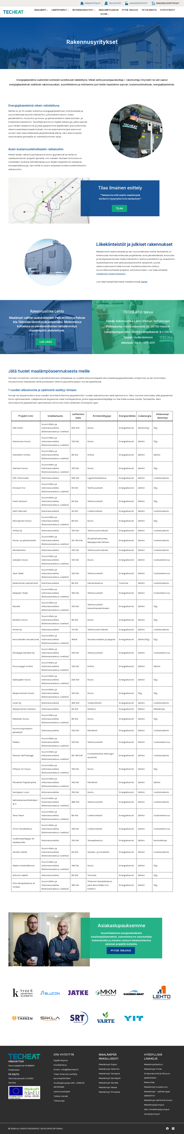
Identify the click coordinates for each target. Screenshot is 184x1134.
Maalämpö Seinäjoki (110, 1078)
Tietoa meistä (148, 10)
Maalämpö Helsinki (109, 1069)
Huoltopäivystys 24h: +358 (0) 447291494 (69, 1084)
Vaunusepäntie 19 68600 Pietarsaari (21, 1065)
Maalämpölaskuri (109, 10)
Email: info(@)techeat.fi (66, 1069)
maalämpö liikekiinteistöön (111, 273)
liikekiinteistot (138, 3)
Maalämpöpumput (154, 1104)
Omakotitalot (92, 3)
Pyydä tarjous (130, 10)
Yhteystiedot (167, 10)
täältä (144, 281)
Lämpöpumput (152, 1114)
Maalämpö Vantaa (108, 1082)
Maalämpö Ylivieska (109, 1092)
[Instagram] (173, 1128)
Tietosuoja (59, 1100)
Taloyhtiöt (115, 3)
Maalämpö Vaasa (108, 1087)
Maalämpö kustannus (156, 1087)
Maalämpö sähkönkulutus (158, 1100)
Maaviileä (149, 1082)
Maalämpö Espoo (108, 1064)
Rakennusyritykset (167, 3)
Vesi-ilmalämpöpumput (156, 1109)
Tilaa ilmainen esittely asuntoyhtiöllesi (65, 1076)
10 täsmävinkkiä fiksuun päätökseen (157, 1075)
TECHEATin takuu (138, 312)
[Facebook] (167, 1128)
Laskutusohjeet (62, 1091)
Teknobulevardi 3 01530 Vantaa (20, 1078)
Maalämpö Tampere (109, 1073)
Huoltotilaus (60, 1064)
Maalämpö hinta (153, 1069)
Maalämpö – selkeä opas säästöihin (157, 1093)
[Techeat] (13, 12)
